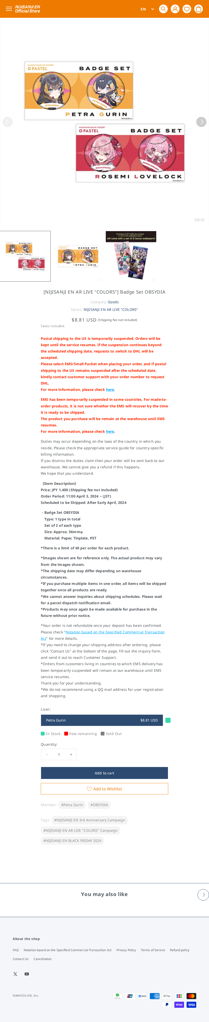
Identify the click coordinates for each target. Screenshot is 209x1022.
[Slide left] (8, 122)
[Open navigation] (10, 9)
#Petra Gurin (72, 804)
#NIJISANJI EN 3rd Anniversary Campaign (89, 820)
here (110, 389)
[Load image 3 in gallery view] (131, 256)
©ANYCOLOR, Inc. (26, 995)
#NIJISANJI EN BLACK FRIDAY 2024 (72, 840)
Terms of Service (153, 950)
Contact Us (21, 959)
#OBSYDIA (99, 804)
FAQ (16, 950)
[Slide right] (201, 122)
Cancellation (42, 959)
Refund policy (179, 950)
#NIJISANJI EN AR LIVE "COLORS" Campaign (80, 830)
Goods (113, 301)
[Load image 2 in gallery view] (78, 256)
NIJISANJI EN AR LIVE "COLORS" (111, 309)
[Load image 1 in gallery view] (25, 256)
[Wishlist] (186, 9)
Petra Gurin (102, 720)
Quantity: (49, 744)
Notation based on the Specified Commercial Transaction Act (67, 950)
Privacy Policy (126, 950)
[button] (163, 9)
